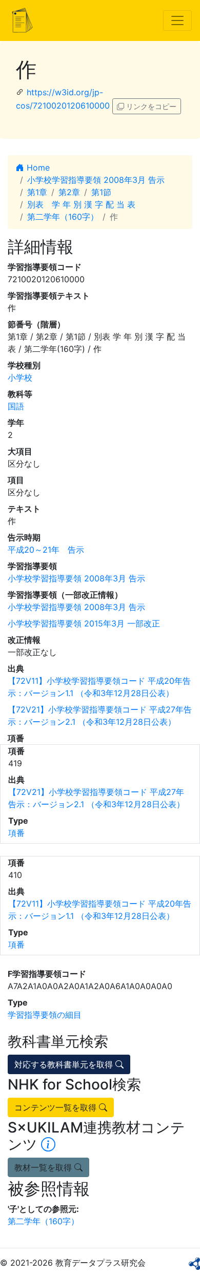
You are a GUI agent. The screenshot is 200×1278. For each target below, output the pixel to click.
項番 (16, 833)
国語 (16, 406)
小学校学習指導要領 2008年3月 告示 (96, 180)
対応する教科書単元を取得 (64, 1064)
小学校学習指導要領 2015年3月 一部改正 (84, 623)
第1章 (37, 192)
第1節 (101, 192)
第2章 (69, 192)
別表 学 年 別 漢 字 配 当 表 (81, 204)
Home (37, 167)
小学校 (20, 377)
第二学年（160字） (62, 217)
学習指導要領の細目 (45, 1015)
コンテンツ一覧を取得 (56, 1107)
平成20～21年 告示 (46, 549)
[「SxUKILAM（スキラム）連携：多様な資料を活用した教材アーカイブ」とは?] (48, 1144)
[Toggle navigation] (177, 20)
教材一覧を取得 (44, 1167)
